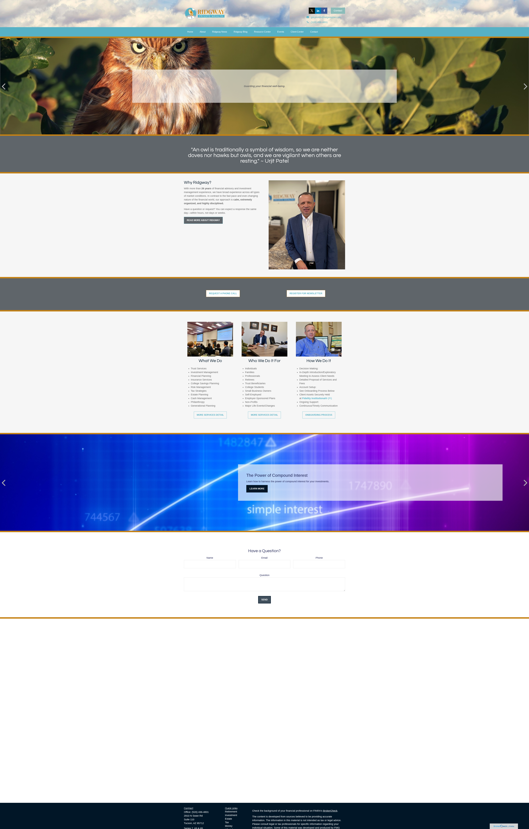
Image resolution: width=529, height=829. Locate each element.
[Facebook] (324, 11)
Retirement (231, 811)
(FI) (330, 398)
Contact (338, 10)
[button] (190, 32)
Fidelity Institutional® (314, 398)
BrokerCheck (330, 810)
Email (264, 557)
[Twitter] (312, 11)
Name (210, 557)
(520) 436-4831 (200, 812)
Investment (231, 815)
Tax (227, 822)
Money (228, 826)
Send (264, 599)
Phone (319, 557)
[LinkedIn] (318, 11)
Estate (228, 818)
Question (264, 575)
